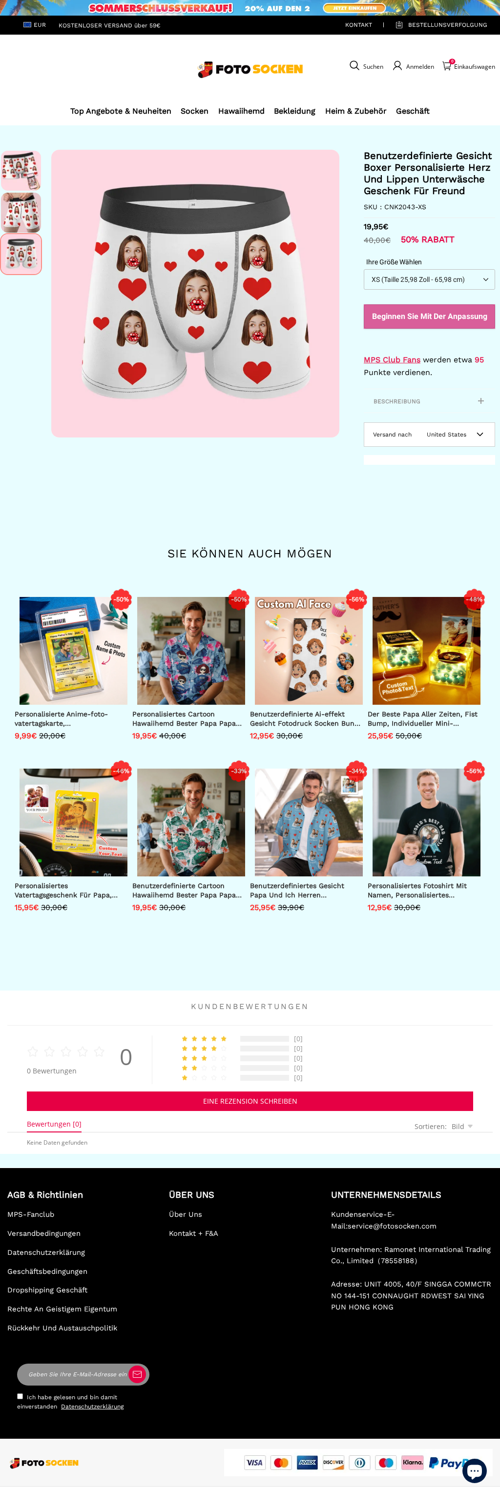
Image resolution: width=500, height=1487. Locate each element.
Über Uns (185, 1214)
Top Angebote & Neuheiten (120, 111)
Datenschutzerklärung (46, 1252)
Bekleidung (294, 111)
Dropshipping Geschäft (47, 1290)
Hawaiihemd (241, 111)
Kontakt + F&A (193, 1233)
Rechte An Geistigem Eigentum (62, 1309)
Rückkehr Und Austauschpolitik (62, 1328)
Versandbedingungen (44, 1233)
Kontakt (358, 24)
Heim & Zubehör (356, 111)
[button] (66, 294)
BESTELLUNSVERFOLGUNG (436, 24)
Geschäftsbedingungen (47, 1271)
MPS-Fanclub (30, 1214)
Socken (194, 111)
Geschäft (413, 111)
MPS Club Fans (392, 359)
